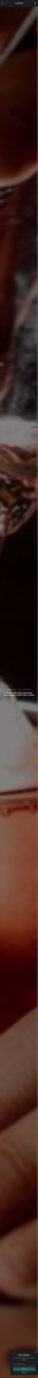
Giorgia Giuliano (12, 689)
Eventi (19, 689)
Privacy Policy (24, 1372)
